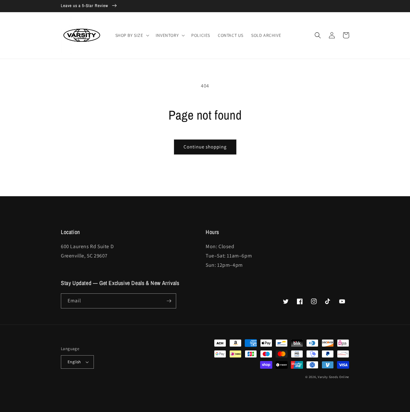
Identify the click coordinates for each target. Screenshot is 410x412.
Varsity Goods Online (333, 377)
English (74, 362)
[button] (131, 35)
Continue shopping (205, 147)
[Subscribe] (169, 300)
